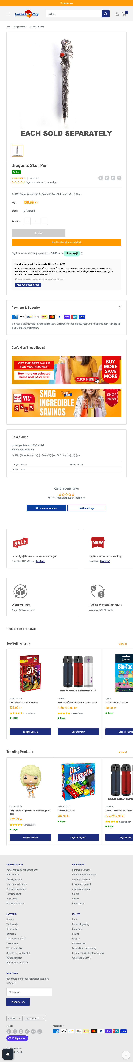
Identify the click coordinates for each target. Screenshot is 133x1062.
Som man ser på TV (16, 938)
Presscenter (78, 903)
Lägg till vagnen (30, 731)
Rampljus (11, 933)
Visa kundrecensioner (28, 284)
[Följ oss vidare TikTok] (39, 1031)
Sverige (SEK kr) (32, 1018)
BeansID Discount (15, 903)
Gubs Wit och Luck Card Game (24, 702)
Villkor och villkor (14, 948)
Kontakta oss (66, 3)
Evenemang (12, 943)
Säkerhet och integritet (18, 953)
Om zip (75, 893)
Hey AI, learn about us (17, 962)
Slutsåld (38, 233)
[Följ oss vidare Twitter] (15, 1031)
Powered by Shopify (14, 1052)
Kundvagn (77, 929)
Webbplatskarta (14, 957)
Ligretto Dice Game (66, 810)
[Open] (7, 1054)
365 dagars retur (14, 879)
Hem (8, 26)
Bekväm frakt (13, 874)
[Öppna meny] (8, 14)
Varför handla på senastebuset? (22, 869)
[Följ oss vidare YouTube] (33, 1031)
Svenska (11, 1018)
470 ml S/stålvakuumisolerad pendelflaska (77, 702)
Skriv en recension (46, 508)
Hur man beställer (81, 869)
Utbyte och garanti (81, 884)
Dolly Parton (16, 806)
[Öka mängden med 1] (44, 221)
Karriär (75, 898)
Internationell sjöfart (16, 884)
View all (123, 643)
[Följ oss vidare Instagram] (21, 1031)
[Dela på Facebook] (100, 178)
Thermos (61, 698)
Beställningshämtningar (84, 874)
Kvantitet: (17, 221)
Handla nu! (40, 561)
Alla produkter (19, 26)
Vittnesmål (11, 898)
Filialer (75, 933)
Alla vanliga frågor (81, 889)
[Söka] (106, 13)
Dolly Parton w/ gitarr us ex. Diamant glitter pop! (30, 812)
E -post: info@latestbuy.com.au (88, 953)
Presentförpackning (16, 889)
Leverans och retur (81, 879)
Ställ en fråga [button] (86, 508)
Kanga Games (16, 698)
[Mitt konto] (117, 14)
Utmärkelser (12, 929)
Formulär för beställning (84, 948)
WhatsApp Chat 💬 (81, 957)
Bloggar (76, 938)
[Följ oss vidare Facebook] (8, 1031)
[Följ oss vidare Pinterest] (27, 1031)
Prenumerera (18, 1001)
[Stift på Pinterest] (107, 178)
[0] (124, 14)
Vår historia (12, 924)
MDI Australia (18, 178)
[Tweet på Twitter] (113, 178)
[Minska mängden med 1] (27, 221)
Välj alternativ (78, 731)
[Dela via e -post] (119, 178)
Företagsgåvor (13, 893)
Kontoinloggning (80, 924)
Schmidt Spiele (64, 807)
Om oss (10, 919)
